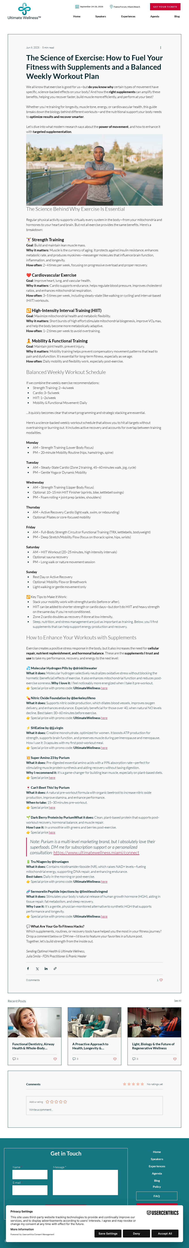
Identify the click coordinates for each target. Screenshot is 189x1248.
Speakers (157, 1159)
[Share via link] (55, 968)
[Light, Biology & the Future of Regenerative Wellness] (154, 1022)
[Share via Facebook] (28, 968)
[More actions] (160, 47)
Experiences (157, 1166)
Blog (157, 1180)
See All (177, 1000)
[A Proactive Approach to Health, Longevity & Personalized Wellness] (94, 1022)
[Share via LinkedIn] (46, 968)
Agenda (157, 1173)
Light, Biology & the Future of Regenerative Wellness (153, 1046)
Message (58, 1167)
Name (16, 1167)
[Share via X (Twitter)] (37, 968)
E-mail (17, 1182)
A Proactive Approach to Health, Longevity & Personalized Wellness (90, 1046)
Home (157, 1151)
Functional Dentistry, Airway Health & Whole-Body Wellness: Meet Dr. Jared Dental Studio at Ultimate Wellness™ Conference (33, 1046)
